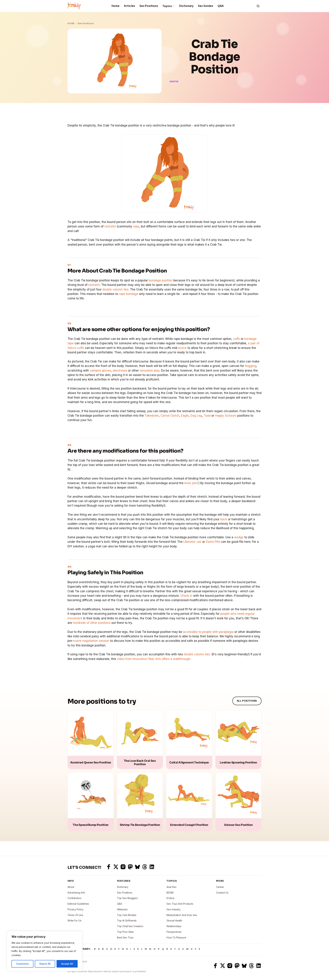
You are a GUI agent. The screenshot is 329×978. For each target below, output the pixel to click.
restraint (110, 226)
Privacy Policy (75, 909)
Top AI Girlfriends (127, 920)
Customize (22, 963)
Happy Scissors (225, 415)
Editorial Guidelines (78, 903)
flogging (250, 366)
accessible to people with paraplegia (208, 632)
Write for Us (74, 920)
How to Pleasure (176, 937)
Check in (186, 595)
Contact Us (222, 892)
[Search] (258, 6)
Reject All (45, 963)
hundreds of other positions (92, 622)
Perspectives (174, 931)
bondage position (161, 280)
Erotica (170, 898)
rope (136, 226)
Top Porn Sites (125, 931)
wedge (238, 537)
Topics (167, 6)
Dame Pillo (213, 541)
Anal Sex (171, 886)
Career (220, 886)
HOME (71, 23)
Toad (207, 415)
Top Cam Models (126, 915)
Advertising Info (76, 892)
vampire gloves (100, 370)
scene (182, 348)
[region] (44, 951)
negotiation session (95, 640)
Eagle (185, 415)
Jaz (198, 541)
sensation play (150, 370)
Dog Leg (196, 415)
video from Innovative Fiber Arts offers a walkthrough (153, 659)
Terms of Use (75, 915)
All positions (247, 700)
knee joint (191, 483)
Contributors (74, 898)
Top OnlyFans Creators (130, 926)
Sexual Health (174, 920)
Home (115, 6)
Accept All (67, 963)
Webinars (122, 909)
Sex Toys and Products (180, 903)
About (71, 886)
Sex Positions (148, 6)
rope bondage (128, 294)
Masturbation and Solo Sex (182, 915)
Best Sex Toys (125, 937)
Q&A (221, 6)
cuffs (236, 339)
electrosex (120, 370)
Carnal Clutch (170, 415)
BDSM (170, 892)
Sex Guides (205, 6)
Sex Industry (174, 909)
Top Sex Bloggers (127, 898)
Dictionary (186, 6)
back (223, 519)
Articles (129, 6)
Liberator (189, 541)
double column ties (115, 289)
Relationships (174, 926)
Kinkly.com (74, 965)
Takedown (152, 415)
